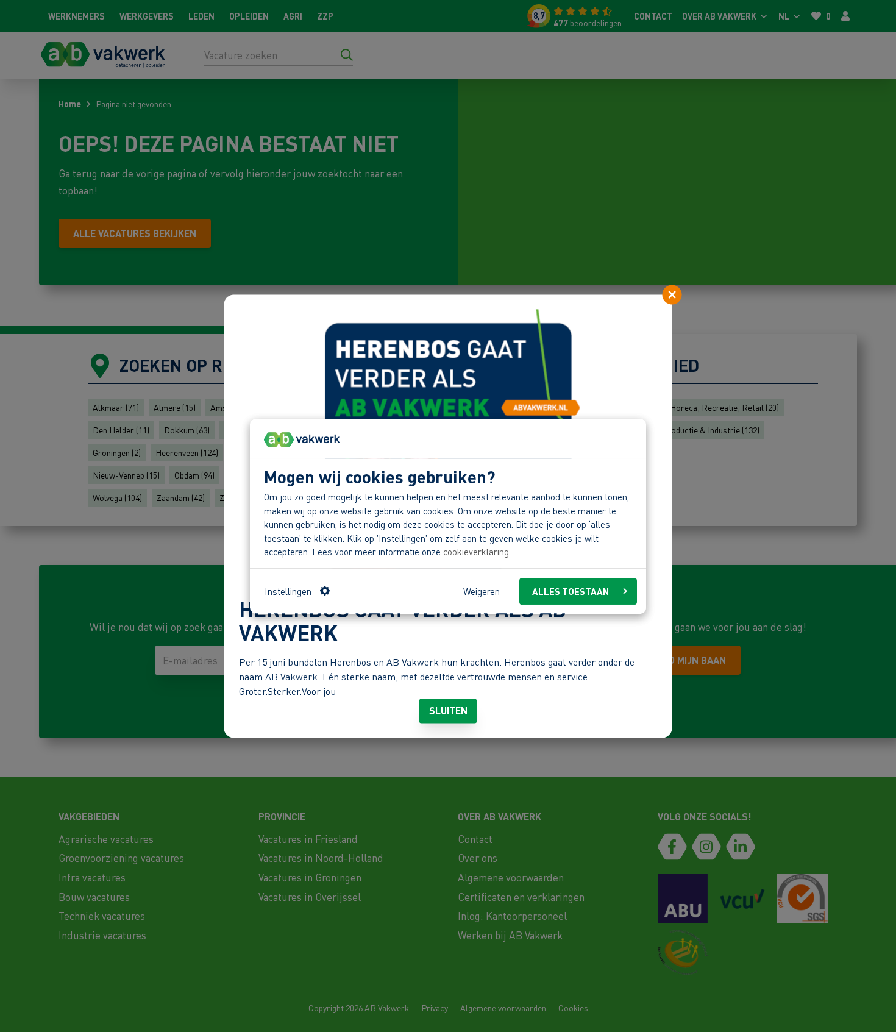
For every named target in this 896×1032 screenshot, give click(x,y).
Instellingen (288, 591)
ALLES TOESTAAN (570, 591)
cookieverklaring (476, 552)
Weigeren (481, 591)
